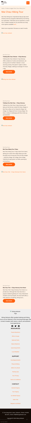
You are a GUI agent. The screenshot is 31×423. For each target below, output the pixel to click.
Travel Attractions (15, 332)
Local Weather (15, 351)
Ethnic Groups (15, 336)
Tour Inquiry (15, 391)
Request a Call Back (16, 403)
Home (3, 8)
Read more (9, 71)
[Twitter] (15, 326)
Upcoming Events (15, 348)
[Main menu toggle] (27, 2)
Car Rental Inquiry (15, 395)
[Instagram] (19, 326)
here (15, 24)
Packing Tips (15, 371)
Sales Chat (15, 399)
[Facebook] (12, 326)
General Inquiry (15, 388)
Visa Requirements (15, 360)
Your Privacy (15, 375)
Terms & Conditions (15, 379)
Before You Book (15, 368)
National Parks (15, 340)
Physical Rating (15, 364)
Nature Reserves (15, 344)
